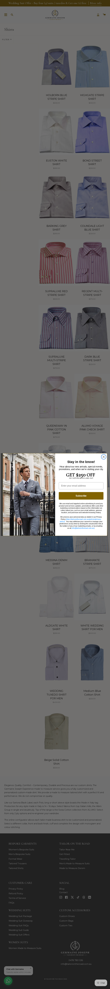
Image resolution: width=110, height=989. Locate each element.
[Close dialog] (103, 456)
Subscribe (81, 495)
